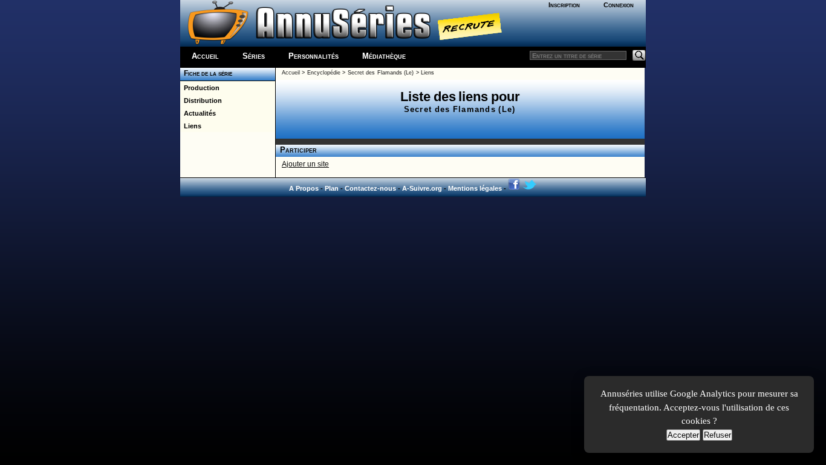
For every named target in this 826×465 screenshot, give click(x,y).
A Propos (304, 188)
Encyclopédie (323, 73)
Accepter (683, 435)
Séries (253, 56)
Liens (190, 126)
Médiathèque (384, 56)
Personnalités (313, 56)
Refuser (717, 435)
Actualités (198, 113)
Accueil (205, 56)
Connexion (618, 4)
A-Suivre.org (422, 188)
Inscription (564, 4)
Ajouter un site (305, 164)
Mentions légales (475, 188)
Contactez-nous (370, 188)
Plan (332, 188)
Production (200, 87)
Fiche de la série (206, 73)
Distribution (201, 100)
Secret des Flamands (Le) (381, 73)
